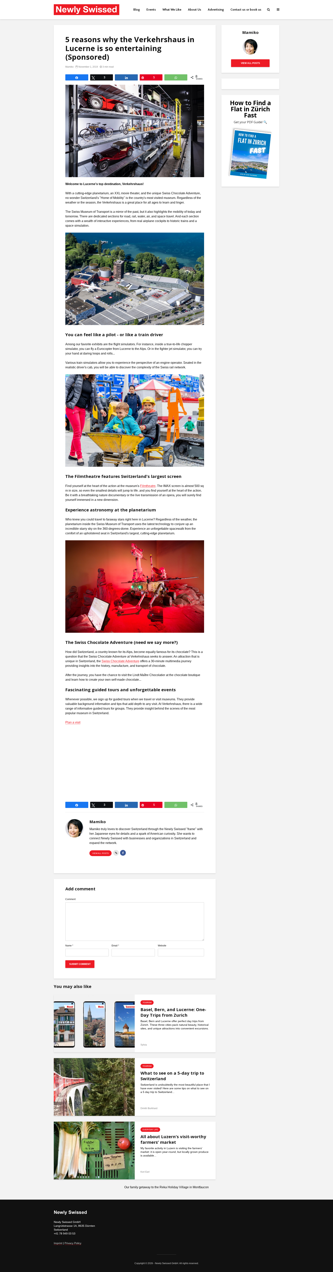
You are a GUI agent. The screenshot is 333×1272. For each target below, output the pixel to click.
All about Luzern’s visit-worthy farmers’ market (173, 1139)
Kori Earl (145, 1172)
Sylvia (143, 1044)
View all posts (100, 853)
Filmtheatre (148, 486)
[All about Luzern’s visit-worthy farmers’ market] (94, 1150)
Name (69, 945)
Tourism (147, 1002)
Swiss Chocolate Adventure (120, 661)
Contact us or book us (245, 9)
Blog (136, 9)
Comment (70, 899)
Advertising (216, 9)
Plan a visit (72, 722)
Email (115, 945)
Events (151, 9)
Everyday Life (150, 1130)
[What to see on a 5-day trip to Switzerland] (94, 1086)
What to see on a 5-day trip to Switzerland (172, 1075)
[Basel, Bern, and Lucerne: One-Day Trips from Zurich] (94, 1023)
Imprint (58, 1243)
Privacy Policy (73, 1243)
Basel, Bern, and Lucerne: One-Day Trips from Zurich (173, 1012)
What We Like (171, 9)
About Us (194, 9)
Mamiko (69, 66)
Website (162, 945)
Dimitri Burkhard (148, 1108)
